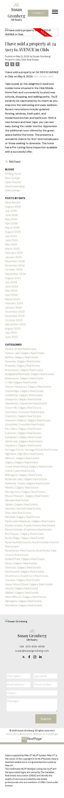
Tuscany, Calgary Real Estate (22, 580)
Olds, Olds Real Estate (27, 59)
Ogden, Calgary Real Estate (21, 504)
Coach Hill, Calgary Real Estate (23, 407)
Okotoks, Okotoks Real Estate (23, 508)
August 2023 (13, 328)
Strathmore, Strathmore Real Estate (26, 576)
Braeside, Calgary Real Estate (22, 365)
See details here (43, 76)
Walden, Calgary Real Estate (22, 592)
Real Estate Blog (14, 186)
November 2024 (15, 265)
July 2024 (11, 282)
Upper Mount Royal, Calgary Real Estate (29, 584)
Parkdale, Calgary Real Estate (22, 517)
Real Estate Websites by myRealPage (39, 734)
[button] (38, 13)
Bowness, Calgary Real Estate (22, 361)
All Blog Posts (13, 173)
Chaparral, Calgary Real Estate (23, 399)
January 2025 (13, 257)
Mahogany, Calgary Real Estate (23, 475)
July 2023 (11, 332)
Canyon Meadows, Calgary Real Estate (28, 386)
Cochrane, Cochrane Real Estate (24, 412)
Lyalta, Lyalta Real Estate (20, 470)
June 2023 (11, 337)
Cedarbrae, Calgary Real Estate (24, 395)
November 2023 (14, 316)
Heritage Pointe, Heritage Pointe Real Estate (31, 449)
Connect (38, 13)
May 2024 (11, 290)
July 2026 (11, 211)
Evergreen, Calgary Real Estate (23, 437)
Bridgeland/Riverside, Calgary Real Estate (29, 374)
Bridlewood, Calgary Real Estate (24, 378)
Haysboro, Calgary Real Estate (23, 445)
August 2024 (13, 278)
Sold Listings (12, 190)
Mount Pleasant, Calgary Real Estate (27, 496)
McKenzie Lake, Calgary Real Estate (26, 479)
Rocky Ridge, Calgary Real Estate (24, 538)
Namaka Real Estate (17, 500)
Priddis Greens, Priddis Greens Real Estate (30, 525)
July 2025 (11, 236)
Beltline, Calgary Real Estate (21, 357)
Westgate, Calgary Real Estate (23, 601)
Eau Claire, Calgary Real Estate (23, 428)
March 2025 (12, 248)
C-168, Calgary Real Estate (21, 382)
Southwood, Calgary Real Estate (24, 571)
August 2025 (13, 232)
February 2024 (14, 303)
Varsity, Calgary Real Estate (21, 588)
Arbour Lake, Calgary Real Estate (24, 353)
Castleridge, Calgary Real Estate (24, 391)
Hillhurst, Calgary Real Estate (22, 458)
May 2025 (11, 244)
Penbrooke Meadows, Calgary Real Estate (30, 521)
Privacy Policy (13, 734)
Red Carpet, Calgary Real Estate (24, 534)
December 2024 (15, 261)
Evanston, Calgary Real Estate (23, 433)
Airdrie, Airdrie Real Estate (20, 349)
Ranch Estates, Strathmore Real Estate (28, 529)
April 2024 (11, 295)
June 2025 (11, 240)
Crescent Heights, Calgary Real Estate (28, 420)
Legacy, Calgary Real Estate (21, 462)
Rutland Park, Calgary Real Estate (25, 559)
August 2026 (13, 206)
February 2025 (14, 253)
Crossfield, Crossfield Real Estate (25, 424)
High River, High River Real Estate (24, 454)
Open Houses (13, 182)
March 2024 (12, 299)
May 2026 (11, 219)
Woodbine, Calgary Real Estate (23, 605)
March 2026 (12, 227)
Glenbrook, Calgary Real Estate (23, 441)
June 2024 (11, 286)
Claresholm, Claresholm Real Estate (26, 403)
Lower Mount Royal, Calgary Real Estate (29, 466)
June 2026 (11, 215)
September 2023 (15, 324)
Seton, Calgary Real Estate (21, 563)
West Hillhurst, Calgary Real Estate (25, 597)
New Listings (12, 178)
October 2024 (14, 269)
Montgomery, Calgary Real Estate (25, 492)
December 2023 (14, 311)
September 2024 (15, 274)
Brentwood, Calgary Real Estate (24, 370)
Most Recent (13, 202)
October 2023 (13, 320)
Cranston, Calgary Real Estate (23, 416)
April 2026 (11, 223)
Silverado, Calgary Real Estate (23, 567)
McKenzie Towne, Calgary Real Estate (27, 483)
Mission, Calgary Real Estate (22, 487)
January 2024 (13, 307)
